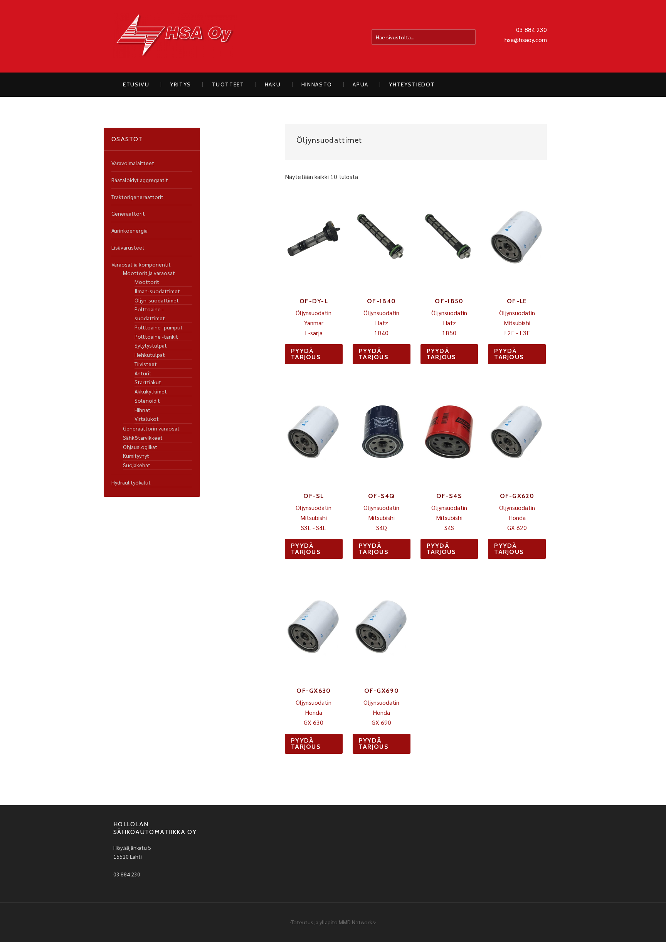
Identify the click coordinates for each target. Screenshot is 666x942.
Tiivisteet (146, 363)
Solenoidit (147, 400)
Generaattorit (128, 213)
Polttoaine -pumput (159, 327)
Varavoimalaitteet (132, 162)
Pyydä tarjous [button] (306, 354)
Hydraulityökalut (131, 482)
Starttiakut (148, 381)
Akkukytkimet (151, 391)
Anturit (143, 373)
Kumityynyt (136, 455)
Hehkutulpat (150, 354)
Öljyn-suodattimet (157, 300)
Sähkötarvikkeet (143, 437)
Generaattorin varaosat (151, 428)
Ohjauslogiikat (140, 446)
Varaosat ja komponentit (141, 264)
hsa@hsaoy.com (526, 39)
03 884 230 (531, 29)
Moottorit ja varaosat (149, 272)
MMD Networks (357, 921)
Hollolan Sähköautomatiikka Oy (175, 36)
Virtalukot (147, 418)
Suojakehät (136, 464)
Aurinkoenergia (129, 230)
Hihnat (142, 409)
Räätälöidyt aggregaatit (139, 179)
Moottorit (147, 281)
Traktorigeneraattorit (137, 196)
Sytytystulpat (151, 345)
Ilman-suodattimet (157, 290)
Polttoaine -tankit (156, 336)
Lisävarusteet (128, 247)
